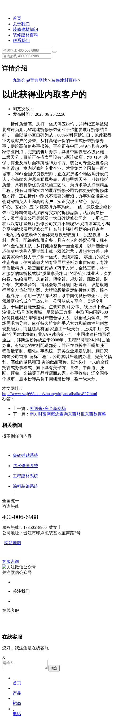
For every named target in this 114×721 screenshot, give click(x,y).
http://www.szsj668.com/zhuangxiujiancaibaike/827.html (49, 393)
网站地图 (12, 542)
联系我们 (21, 40)
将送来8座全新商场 (48, 408)
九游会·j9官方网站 (30, 80)
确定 (54, 668)
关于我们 (21, 24)
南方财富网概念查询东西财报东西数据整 (68, 414)
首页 (17, 18)
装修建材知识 (25, 29)
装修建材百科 (25, 35)
